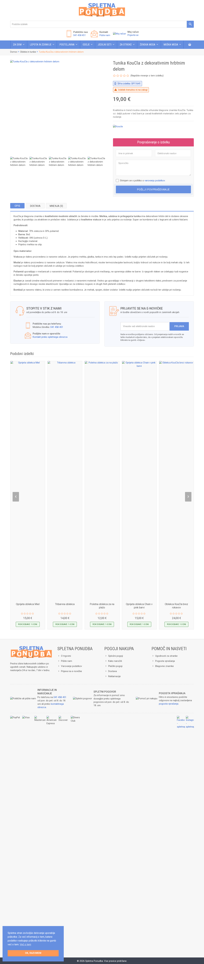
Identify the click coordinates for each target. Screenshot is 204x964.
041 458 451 (79, 35)
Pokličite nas (80, 32)
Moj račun (133, 31)
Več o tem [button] (25, 944)
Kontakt (103, 32)
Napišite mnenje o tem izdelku (147, 75)
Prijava (179, 326)
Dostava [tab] (35, 205)
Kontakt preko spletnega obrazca (50, 337)
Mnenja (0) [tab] (56, 205)
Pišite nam (104, 35)
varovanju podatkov (155, 180)
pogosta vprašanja (168, 703)
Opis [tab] (17, 205)
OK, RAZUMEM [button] (33, 953)
